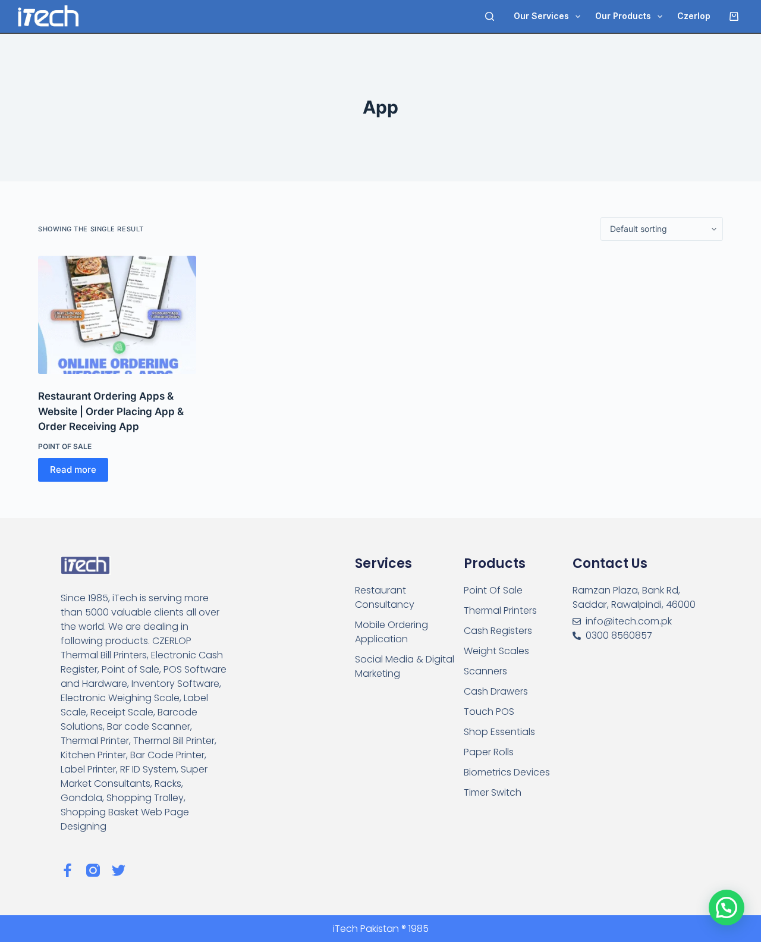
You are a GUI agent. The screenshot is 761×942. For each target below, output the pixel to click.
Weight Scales (496, 651)
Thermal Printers (500, 610)
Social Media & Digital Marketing (404, 666)
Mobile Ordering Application (391, 632)
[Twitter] (118, 870)
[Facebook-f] (67, 870)
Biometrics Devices (507, 772)
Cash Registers (498, 631)
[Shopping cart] (736, 16)
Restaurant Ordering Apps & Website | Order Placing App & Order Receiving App (111, 411)
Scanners (485, 671)
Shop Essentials (499, 732)
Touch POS (489, 711)
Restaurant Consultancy (384, 597)
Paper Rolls (489, 752)
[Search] (489, 16)
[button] (726, 907)
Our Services (541, 16)
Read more (73, 469)
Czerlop (693, 16)
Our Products (623, 16)
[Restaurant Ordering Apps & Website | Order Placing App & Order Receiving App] (117, 315)
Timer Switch (492, 792)
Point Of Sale (65, 446)
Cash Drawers (496, 691)
